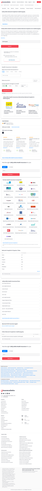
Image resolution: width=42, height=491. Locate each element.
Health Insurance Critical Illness (21, 369)
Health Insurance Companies (31, 370)
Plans (8, 8)
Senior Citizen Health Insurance (16, 373)
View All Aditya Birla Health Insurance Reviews (12, 157)
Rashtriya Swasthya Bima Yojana (19, 382)
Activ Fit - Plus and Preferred (7, 308)
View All (38, 271)
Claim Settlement (38, 8)
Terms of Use (24, 407)
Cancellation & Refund (25, 408)
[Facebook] (1, 393)
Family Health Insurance (5, 373)
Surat (3, 257)
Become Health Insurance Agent (8, 325)
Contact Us (3, 417)
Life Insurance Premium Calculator (7, 462)
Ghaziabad (4, 266)
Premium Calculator (29, 8)
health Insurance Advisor (21, 370)
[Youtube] (3, 393)
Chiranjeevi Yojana (33, 382)
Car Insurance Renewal (5, 438)
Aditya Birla (4, 8)
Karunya (16, 383)
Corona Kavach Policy (6, 303)
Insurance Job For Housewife (24, 460)
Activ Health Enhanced (6, 286)
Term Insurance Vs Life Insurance (6, 456)
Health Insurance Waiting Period (20, 376)
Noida (3, 264)
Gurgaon (3, 259)
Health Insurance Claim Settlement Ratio (8, 370)
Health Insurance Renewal (28, 372)
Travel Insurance (4, 411)
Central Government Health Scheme (7, 383)
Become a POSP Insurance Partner (25, 452)
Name (4, 170)
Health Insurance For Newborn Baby (28, 375)
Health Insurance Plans (12, 367)
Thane (3, 269)
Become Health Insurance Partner (25, 455)
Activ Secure (4, 291)
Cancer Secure (5, 288)
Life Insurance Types (4, 453)
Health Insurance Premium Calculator (7, 369)
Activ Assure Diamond (6, 283)
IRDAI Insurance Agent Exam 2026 (25, 459)
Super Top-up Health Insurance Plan (7, 372)
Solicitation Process (4, 424)
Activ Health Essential (6, 297)
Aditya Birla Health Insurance (35, 380)
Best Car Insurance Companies (6, 447)
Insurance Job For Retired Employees (25, 463)
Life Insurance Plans (4, 459)
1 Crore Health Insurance (28, 367)
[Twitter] (9, 393)
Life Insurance (3, 405)
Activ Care (4, 294)
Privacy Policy (24, 401)
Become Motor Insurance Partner (24, 453)
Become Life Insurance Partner (24, 456)
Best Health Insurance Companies (25, 440)
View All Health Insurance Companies (10, 242)
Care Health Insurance (14, 380)
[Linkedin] (7, 393)
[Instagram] (5, 393)
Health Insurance (4, 367)
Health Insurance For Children (16, 375)
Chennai (3, 262)
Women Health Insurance (5, 375)
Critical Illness (22, 8)
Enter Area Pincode (35, 81)
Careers (2, 427)
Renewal (16, 8)
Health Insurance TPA (18, 372)
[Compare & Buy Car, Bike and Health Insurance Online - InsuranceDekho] (5, 2)
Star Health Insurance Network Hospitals (20, 112)
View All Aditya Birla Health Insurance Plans (10, 318)
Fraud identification (4, 420)
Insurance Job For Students (24, 462)
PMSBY (27, 382)
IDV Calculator (3, 443)
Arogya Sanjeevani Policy (7, 300)
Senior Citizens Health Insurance (24, 448)
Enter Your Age (5, 75)
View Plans (9, 174)
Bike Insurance (3, 402)
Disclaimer (3, 421)
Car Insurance (3, 401)
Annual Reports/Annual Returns (6, 423)
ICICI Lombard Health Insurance (6, 382)
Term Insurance (3, 407)
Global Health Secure (6, 305)
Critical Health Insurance (23, 444)
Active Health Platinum (6, 311)
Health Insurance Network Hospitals (7, 376)
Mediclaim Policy (20, 367)
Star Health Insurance (5, 380)
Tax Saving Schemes (4, 412)
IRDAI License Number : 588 (28, 470)
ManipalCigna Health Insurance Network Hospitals (33, 112)
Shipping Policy (24, 405)
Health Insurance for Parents (28, 373)
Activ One (4, 314)
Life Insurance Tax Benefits (5, 460)
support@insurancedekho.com (9, 395)
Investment (3, 408)
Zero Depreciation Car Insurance (6, 441)
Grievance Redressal (25, 402)
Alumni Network (3, 426)
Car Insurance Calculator (5, 440)
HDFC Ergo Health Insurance (24, 380)
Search (9, 46)
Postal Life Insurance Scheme (6, 452)
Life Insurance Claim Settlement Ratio (7, 455)
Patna (3, 255)
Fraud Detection (24, 404)
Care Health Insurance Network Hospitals (8, 112)
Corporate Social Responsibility (6, 429)
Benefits (12, 8)
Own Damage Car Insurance (6, 444)
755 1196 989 (5, 396)
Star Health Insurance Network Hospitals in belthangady (12, 336)
